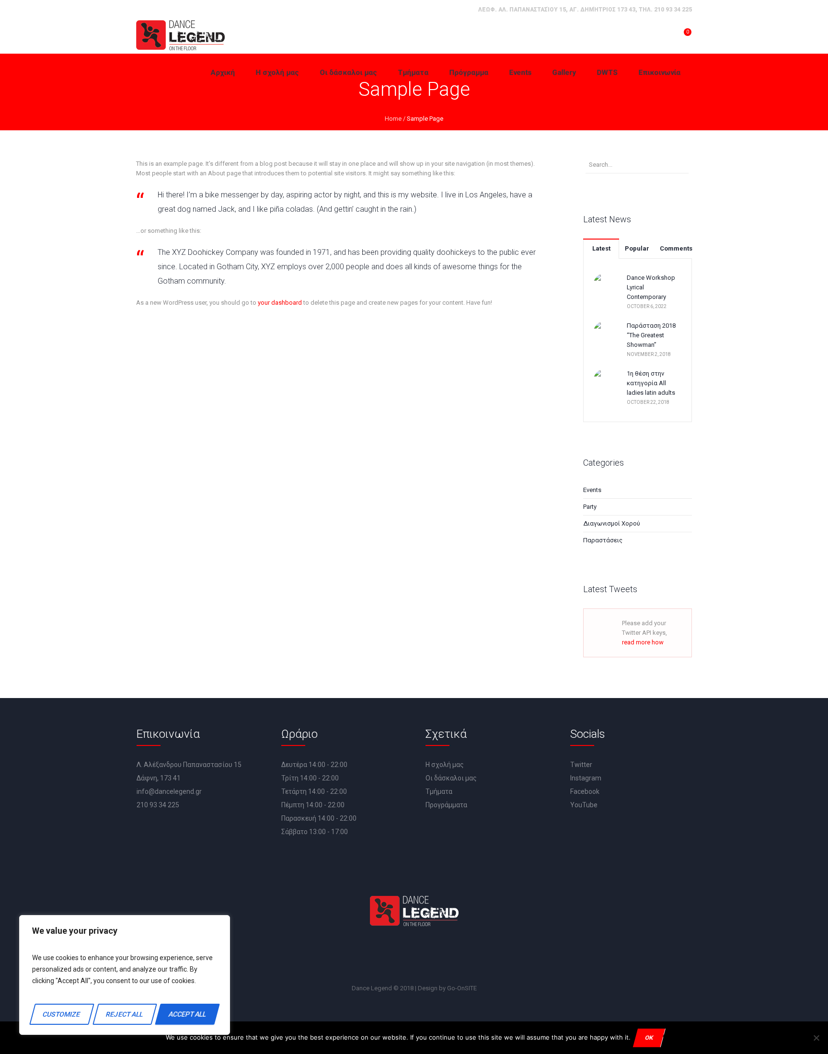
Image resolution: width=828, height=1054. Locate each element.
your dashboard (280, 302)
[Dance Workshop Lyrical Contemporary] (605, 284)
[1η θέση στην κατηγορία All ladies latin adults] (605, 380)
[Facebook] (375, 955)
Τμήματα (439, 791)
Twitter (581, 764)
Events (592, 489)
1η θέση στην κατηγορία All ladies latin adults (651, 383)
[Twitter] (403, 955)
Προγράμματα (446, 805)
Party (590, 506)
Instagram (585, 778)
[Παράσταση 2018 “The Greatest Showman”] (605, 332)
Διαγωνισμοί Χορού (611, 523)
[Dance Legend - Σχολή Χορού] (180, 35)
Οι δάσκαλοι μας (451, 778)
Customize (61, 1014)
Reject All (124, 1014)
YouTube (584, 805)
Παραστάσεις (602, 540)
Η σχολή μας (445, 764)
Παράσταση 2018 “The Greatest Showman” (651, 335)
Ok (649, 1037)
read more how (643, 642)
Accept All (187, 1014)
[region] (124, 975)
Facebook (584, 791)
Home (393, 118)
